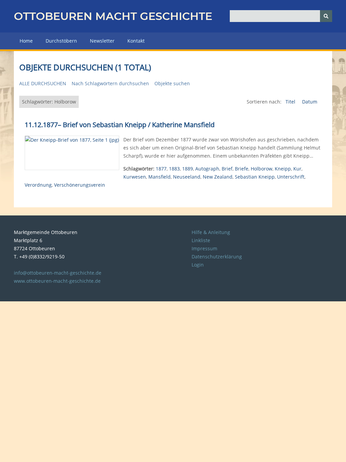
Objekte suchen (172, 83)
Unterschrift (290, 177)
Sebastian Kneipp (255, 177)
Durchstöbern (61, 41)
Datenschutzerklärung (217, 256)
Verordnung (38, 185)
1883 (174, 168)
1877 (161, 168)
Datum (309, 101)
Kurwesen (134, 177)
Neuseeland (186, 177)
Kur (297, 168)
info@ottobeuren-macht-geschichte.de (57, 273)
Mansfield (159, 177)
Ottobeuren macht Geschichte (113, 16)
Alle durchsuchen (42, 83)
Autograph (207, 168)
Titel (291, 101)
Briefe (241, 168)
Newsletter (102, 41)
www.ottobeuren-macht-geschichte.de (57, 281)
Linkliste (201, 240)
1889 (187, 168)
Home (26, 41)
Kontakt (136, 41)
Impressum (204, 248)
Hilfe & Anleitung (211, 232)
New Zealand (217, 177)
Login (198, 264)
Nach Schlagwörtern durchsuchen (110, 83)
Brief (227, 168)
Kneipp (283, 168)
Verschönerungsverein (79, 185)
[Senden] (326, 16)
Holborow (261, 168)
